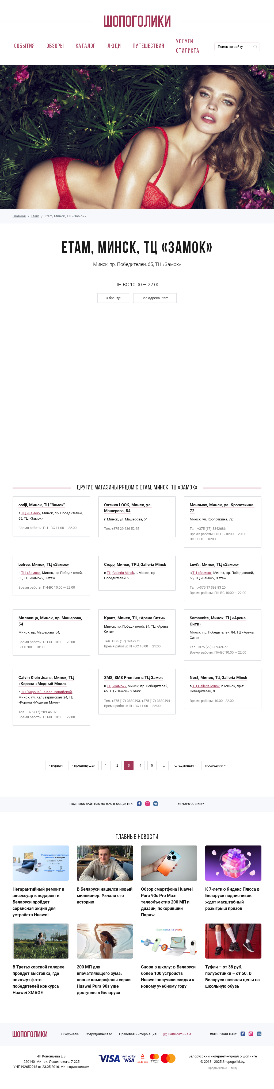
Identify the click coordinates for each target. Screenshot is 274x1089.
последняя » (215, 765)
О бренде (113, 298)
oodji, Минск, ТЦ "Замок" (41, 505)
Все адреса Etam (155, 298)
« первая (56, 765)
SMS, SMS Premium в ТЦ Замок (133, 677)
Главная (19, 216)
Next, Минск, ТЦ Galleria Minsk (218, 677)
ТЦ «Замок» (30, 513)
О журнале (70, 1034)
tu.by (234, 1068)
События (24, 46)
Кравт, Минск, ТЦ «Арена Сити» (134, 618)
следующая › (185, 765)
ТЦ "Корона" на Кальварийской (46, 692)
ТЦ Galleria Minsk (120, 573)
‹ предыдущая (83, 765)
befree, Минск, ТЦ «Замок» (43, 564)
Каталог (86, 46)
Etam (35, 216)
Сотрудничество (99, 1034)
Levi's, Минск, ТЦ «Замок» (214, 564)
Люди (114, 46)
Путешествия (148, 46)
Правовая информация (138, 1034)
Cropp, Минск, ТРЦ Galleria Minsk (135, 564)
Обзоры (55, 46)
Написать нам (179, 1034)
